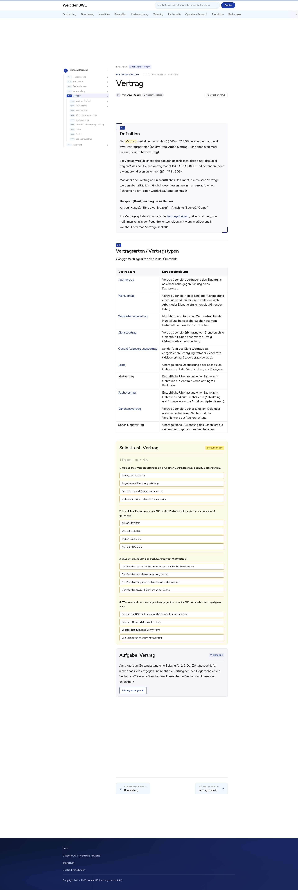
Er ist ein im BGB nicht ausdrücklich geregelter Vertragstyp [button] (154, 614)
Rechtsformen (80, 86)
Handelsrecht (79, 77)
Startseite (121, 66)
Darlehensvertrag (84, 139)
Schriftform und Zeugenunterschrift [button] (142, 491)
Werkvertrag (82, 110)
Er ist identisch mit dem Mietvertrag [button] (142, 637)
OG (118, 95)
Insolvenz (77, 144)
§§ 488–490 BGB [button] (132, 546)
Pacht (78, 134)
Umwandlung (79, 91)
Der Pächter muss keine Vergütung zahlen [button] (145, 574)
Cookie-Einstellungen (74, 870)
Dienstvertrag (82, 120)
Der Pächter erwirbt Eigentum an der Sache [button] (146, 589)
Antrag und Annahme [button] (133, 475)
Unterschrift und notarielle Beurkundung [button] (144, 499)
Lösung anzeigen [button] (131, 690)
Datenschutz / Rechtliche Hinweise (81, 855)
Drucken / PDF (218, 95)
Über (65, 848)
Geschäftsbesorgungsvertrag (90, 124)
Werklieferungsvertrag (86, 115)
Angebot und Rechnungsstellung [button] (140, 483)
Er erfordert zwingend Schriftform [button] (141, 629)
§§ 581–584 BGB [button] (131, 538)
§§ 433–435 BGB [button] (131, 530)
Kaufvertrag (81, 106)
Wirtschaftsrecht (79, 70)
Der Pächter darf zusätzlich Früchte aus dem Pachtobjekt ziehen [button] (158, 566)
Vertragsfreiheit (83, 101)
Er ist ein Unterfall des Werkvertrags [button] (142, 622)
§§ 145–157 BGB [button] (131, 523)
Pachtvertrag (127, 392)
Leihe (78, 129)
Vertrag (77, 95)
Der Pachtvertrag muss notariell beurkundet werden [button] (150, 582)
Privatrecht (78, 81)
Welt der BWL (75, 5)
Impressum (68, 862)
